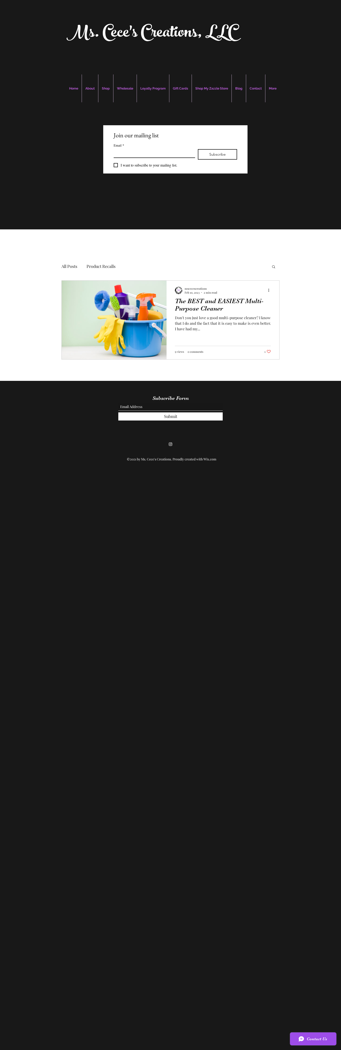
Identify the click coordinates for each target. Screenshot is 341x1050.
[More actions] (270, 290)
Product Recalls (101, 266)
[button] (273, 267)
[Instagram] (170, 444)
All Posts (69, 266)
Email (119, 145)
